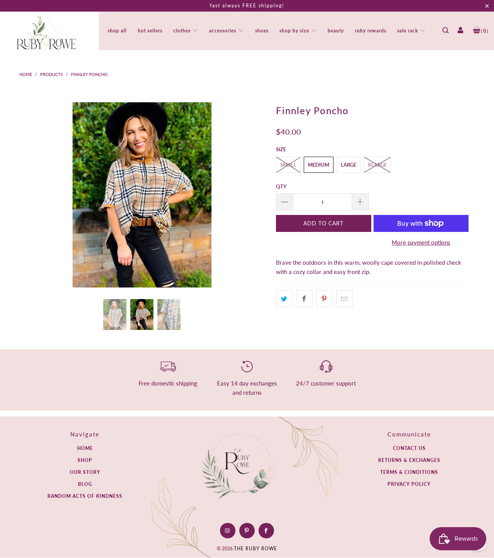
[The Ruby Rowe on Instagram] (227, 530)
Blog (85, 484)
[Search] (445, 32)
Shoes (262, 31)
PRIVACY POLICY (409, 484)
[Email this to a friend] (344, 298)
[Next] (255, 194)
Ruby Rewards (370, 31)
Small (288, 165)
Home (85, 448)
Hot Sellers (150, 31)
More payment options (421, 242)
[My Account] (460, 32)
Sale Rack (408, 31)
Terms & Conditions (409, 472)
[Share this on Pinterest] (324, 298)
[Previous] (29, 194)
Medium (318, 165)
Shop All (117, 31)
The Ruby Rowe (255, 548)
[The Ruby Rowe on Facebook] (266, 530)
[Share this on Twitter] (284, 298)
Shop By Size (295, 31)
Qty (281, 186)
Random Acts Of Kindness (84, 496)
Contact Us (409, 448)
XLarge (377, 165)
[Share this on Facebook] (304, 298)
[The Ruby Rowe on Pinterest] (246, 530)
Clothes (182, 31)
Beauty (336, 31)
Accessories (223, 31)
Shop (85, 460)
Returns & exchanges (409, 460)
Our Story (85, 472)
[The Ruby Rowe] (46, 31)
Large (348, 165)
